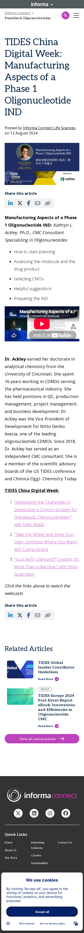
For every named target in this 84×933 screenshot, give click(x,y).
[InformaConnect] (18, 813)
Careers (36, 855)
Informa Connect (17, 13)
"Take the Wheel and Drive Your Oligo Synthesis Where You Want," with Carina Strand (46, 542)
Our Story (11, 858)
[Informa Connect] (34, 813)
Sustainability (39, 863)
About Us (10, 850)
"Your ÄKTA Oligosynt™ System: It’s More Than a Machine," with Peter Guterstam (46, 566)
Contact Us (65, 842)
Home (8, 842)
